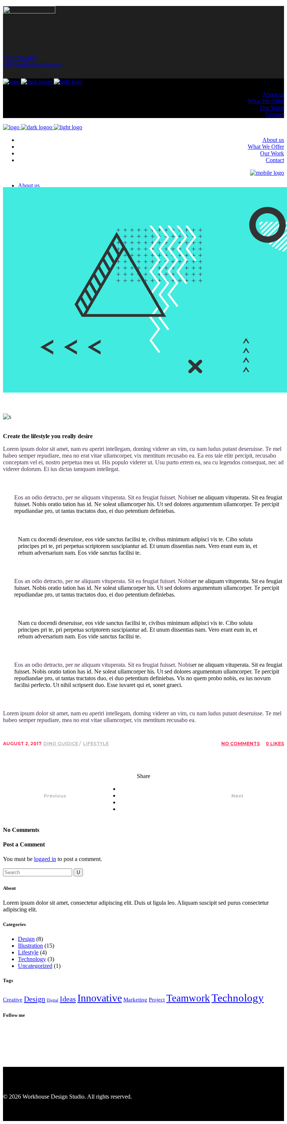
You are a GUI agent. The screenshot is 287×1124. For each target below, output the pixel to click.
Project (157, 1000)
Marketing (135, 1000)
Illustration (30, 945)
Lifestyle (96, 743)
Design (26, 939)
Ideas (68, 999)
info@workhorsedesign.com (32, 64)
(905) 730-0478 (19, 58)
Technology (32, 959)
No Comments (240, 743)
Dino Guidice (61, 743)
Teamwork (188, 998)
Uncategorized (35, 966)
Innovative (99, 998)
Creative (12, 1000)
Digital (52, 1000)
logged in (45, 859)
